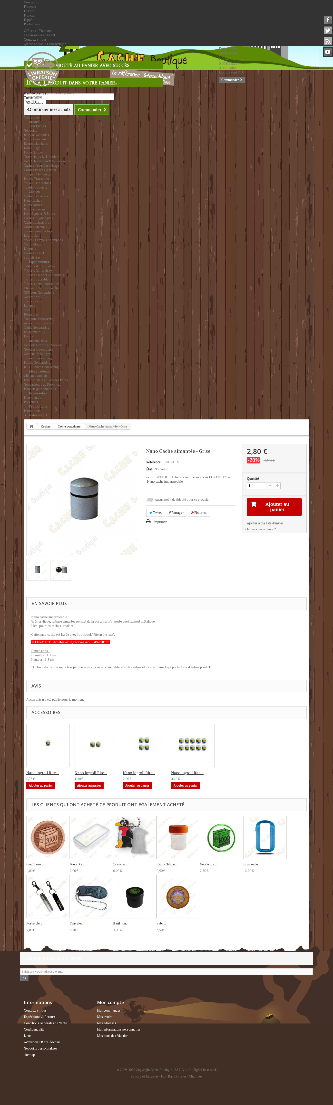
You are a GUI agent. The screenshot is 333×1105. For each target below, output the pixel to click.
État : (150, 469)
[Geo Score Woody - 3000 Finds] (48, 837)
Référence (153, 462)
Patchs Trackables (36, 178)
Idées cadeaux (39, 371)
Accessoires (38, 340)
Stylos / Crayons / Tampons (43, 240)
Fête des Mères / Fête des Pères (46, 380)
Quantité (253, 478)
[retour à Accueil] (31, 426)
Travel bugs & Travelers (41, 156)
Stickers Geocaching (38, 358)
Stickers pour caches (38, 231)
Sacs (27, 310)
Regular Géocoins (36, 135)
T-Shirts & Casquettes (39, 266)
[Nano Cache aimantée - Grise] (37, 569)
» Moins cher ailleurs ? (260, 529)
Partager (177, 512)
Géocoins (30, 130)
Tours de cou (33, 301)
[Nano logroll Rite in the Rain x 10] (193, 745)
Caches (34, 191)
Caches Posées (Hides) (40, 170)
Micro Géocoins (35, 152)
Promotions (38, 406)
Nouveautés (38, 393)
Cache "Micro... (167, 864)
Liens (27, 1035)
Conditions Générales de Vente (45, 1023)
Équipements (39, 261)
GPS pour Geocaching (39, 292)
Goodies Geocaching (38, 349)
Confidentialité (34, 1029)
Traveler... (120, 864)
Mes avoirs (104, 1016)
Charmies (195, 1076)
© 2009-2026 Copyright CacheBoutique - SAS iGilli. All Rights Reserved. (167, 1070)
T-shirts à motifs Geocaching (44, 275)
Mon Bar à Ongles (173, 1076)
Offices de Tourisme (38, 30)
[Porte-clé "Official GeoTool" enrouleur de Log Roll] (48, 896)
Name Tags (32, 148)
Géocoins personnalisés (40, 1048)
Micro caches (33, 205)
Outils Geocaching (36, 327)
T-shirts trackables (37, 279)
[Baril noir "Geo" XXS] (135, 896)
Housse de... (251, 864)
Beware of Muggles (144, 1076)
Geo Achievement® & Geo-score (47, 161)
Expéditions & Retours (40, 1016)
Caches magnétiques (38, 218)
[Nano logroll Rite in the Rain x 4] (144, 745)
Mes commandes (109, 1010)
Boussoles (31, 314)
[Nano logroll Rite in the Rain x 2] (96, 745)
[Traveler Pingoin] (135, 837)
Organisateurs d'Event (39, 35)
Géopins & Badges (37, 354)
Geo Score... (34, 864)
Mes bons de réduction (112, 1035)
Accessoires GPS (35, 297)
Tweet (157, 512)
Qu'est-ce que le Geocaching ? (45, 44)
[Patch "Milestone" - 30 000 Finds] (178, 896)
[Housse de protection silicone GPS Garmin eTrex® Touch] (265, 837)
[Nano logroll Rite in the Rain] (48, 745)
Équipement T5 (34, 332)
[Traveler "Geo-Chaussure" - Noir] (91, 896)
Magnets (30, 248)
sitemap (29, 1054)
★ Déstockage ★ (36, 415)
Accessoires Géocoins (39, 323)
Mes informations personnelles (119, 1029)
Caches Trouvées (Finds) (41, 165)
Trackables (37, 126)
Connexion (31, 2)
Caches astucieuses (37, 222)
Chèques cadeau (35, 375)
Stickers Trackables (37, 183)
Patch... (161, 923)
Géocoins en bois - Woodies (43, 345)
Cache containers (36, 196)
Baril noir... (120, 923)
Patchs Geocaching (37, 362)
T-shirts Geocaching (38, 270)
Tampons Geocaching (39, 319)
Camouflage (32, 244)
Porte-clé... (34, 923)
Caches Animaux (35, 227)
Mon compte (110, 1002)
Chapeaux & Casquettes (41, 288)
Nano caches (33, 200)
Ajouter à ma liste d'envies (265, 523)
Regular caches (34, 209)
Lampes (29, 305)
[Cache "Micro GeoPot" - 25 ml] (178, 837)
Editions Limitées (36, 143)
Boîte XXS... (78, 864)
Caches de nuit (34, 253)
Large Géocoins (35, 139)
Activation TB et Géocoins (42, 1042)
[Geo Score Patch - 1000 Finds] (221, 837)
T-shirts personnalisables (41, 283)
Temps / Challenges (38, 174)
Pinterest (200, 512)
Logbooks (31, 235)
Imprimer (160, 522)
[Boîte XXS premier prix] (91, 837)
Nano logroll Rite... (42, 772)
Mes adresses (106, 1023)
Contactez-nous (35, 39)
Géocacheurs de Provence (42, 384)
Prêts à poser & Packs (39, 213)
